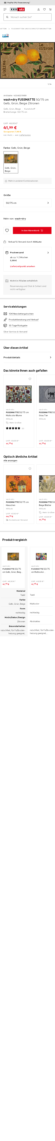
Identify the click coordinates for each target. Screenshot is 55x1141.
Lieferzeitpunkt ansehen (22, 266)
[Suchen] (7, 17)
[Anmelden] (39, 9)
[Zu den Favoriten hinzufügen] (7, 230)
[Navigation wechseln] (5, 9)
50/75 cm (11, 202)
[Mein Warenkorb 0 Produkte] (50, 9)
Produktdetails (12, 357)
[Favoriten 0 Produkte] (44, 9)
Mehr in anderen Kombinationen (23, 180)
